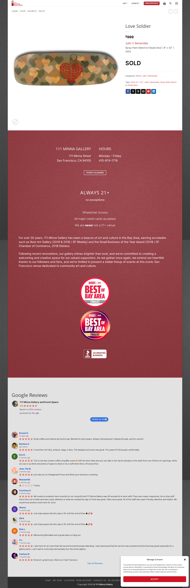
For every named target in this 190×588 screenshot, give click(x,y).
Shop (23, 11)
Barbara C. (24, 444)
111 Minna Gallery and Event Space (39, 402)
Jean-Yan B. (25, 468)
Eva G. (22, 454)
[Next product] (170, 11)
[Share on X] (133, 91)
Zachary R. (24, 554)
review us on (98, 419)
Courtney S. (25, 490)
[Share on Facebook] (128, 91)
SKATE (42, 11)
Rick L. (22, 529)
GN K (21, 518)
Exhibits (32, 11)
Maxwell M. (25, 479)
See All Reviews (95, 563)
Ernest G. (24, 433)
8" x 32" (139, 82)
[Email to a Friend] (143, 91)
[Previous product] (176, 11)
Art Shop (57, 580)
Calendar (69, 580)
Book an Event (84, 580)
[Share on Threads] (138, 91)
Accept (155, 579)
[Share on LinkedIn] (153, 91)
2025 (133, 82)
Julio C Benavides (136, 43)
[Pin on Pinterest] (148, 91)
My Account (114, 580)
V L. (21, 540)
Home (15, 11)
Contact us (100, 580)
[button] (185, 559)
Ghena (22, 507)
